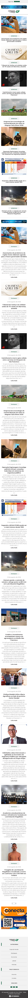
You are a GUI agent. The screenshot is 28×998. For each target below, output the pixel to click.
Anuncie (14, 968)
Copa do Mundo (14, 943)
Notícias (14, 958)
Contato (14, 972)
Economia (14, 950)
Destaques (14, 947)
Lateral (14, 954)
